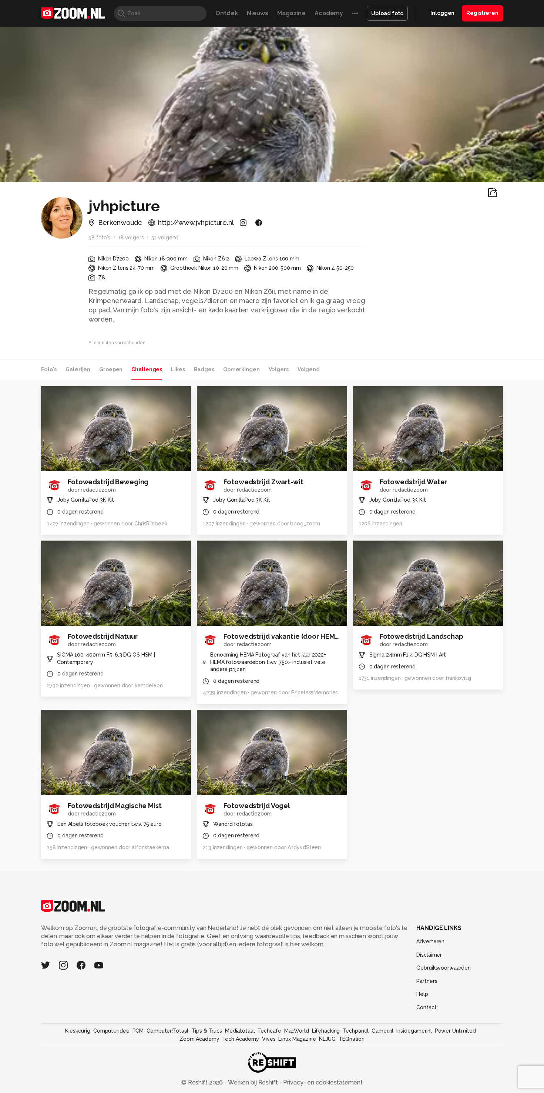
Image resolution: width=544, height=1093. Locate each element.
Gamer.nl (382, 1031)
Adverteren (430, 941)
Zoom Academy (199, 1039)
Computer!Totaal (167, 1031)
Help (422, 994)
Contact (426, 1007)
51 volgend (165, 237)
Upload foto (387, 13)
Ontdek (226, 13)
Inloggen (442, 13)
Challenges (146, 369)
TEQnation (352, 1039)
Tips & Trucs (206, 1031)
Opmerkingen (241, 369)
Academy (329, 13)
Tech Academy (240, 1039)
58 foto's (99, 237)
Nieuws (257, 13)
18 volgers (131, 237)
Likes (178, 369)
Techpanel (356, 1031)
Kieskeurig (77, 1031)
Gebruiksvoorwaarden (443, 968)
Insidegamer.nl (413, 1031)
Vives (268, 1039)
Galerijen (78, 369)
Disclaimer (429, 955)
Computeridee (111, 1031)
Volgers (279, 369)
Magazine (291, 13)
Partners (426, 981)
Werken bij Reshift (253, 1082)
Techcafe (269, 1031)
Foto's (49, 369)
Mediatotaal (240, 1031)
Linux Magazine (297, 1039)
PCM (138, 1031)
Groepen (110, 369)
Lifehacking (326, 1031)
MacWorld (296, 1031)
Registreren (482, 13)
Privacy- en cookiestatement (322, 1082)
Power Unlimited (455, 1031)
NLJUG (327, 1039)
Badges (204, 369)
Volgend (309, 369)
